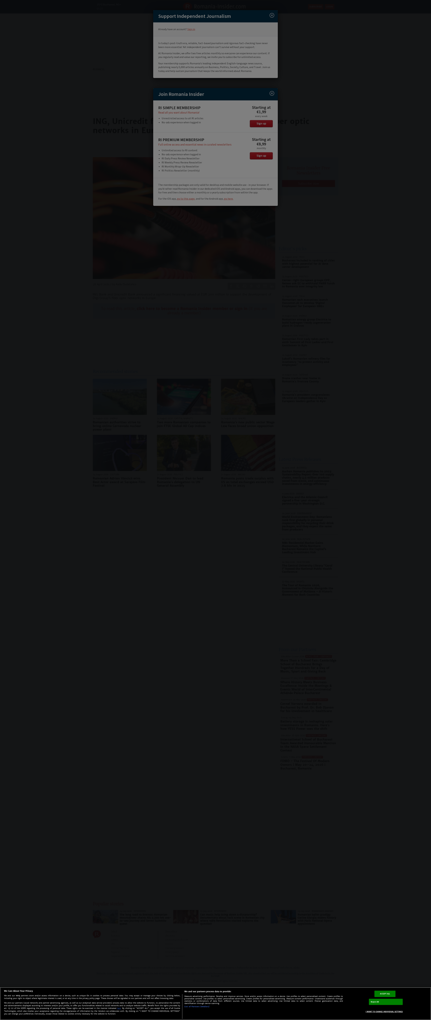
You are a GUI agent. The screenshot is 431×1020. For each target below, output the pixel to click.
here (119, 1008)
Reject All (375, 1002)
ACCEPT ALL (385, 994)
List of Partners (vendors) (196, 1006)
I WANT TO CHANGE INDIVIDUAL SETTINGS (384, 1012)
